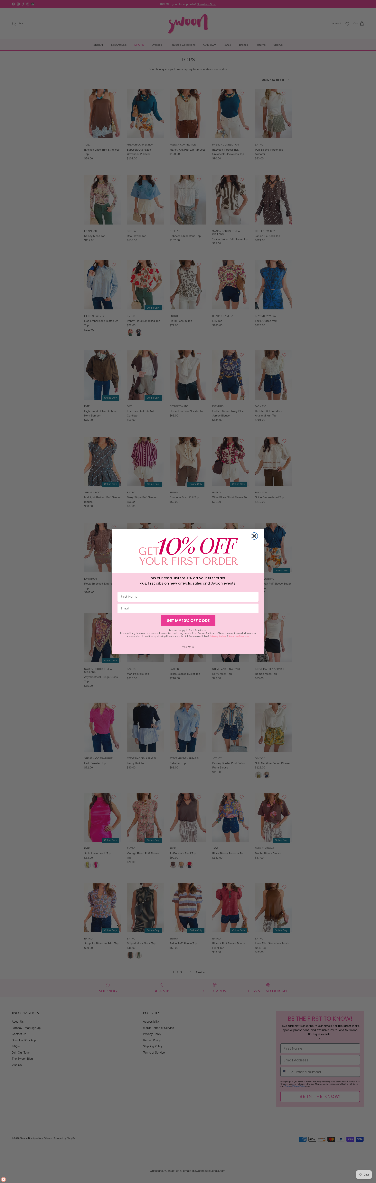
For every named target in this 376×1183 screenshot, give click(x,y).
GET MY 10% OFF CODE (188, 620)
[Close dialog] (254, 536)
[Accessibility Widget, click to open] (3, 1179)
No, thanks (188, 646)
